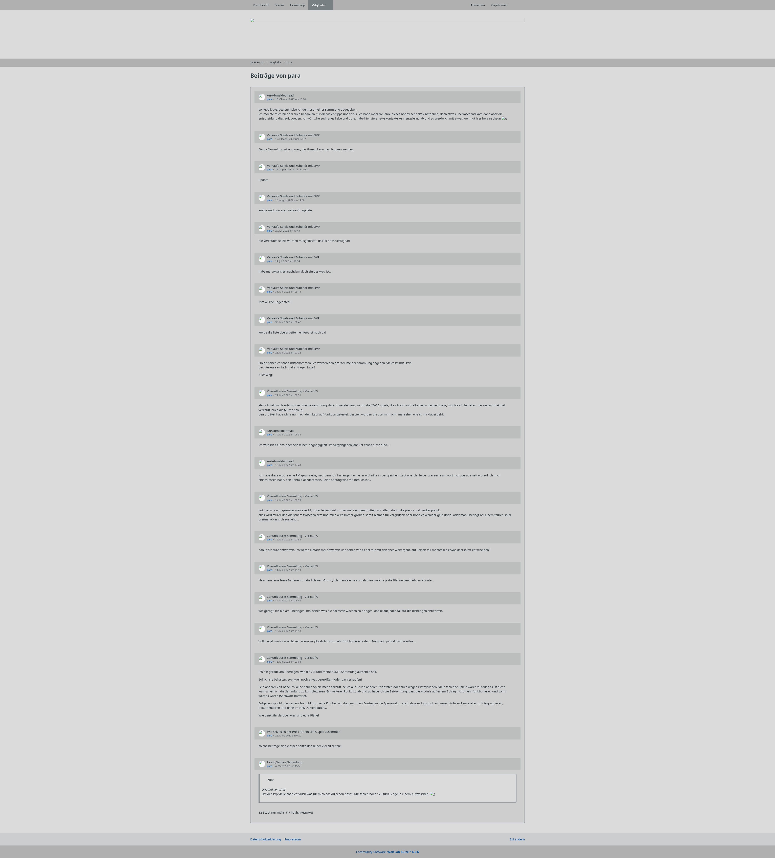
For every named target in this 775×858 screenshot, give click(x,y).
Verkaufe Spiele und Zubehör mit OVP (293, 135)
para (269, 99)
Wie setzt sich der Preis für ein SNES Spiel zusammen (303, 732)
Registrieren (499, 5)
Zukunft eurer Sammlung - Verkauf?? (292, 391)
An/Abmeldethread (280, 95)
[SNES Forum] (387, 34)
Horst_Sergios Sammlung (284, 762)
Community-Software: (387, 852)
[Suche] (518, 5)
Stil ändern (517, 839)
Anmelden (477, 5)
